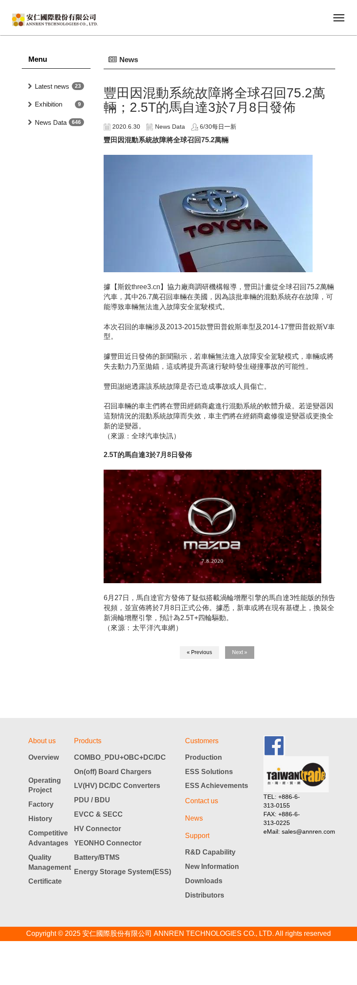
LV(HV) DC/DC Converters (117, 785)
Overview (43, 757)
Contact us (201, 801)
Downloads (203, 881)
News (194, 818)
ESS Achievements (216, 785)
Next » (239, 652)
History (40, 818)
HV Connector (97, 828)
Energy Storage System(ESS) (122, 871)
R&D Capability (210, 852)
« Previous (199, 652)
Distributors (204, 895)
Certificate (45, 881)
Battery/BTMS (97, 857)
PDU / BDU (92, 800)
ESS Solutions (209, 771)
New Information (212, 866)
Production (203, 757)
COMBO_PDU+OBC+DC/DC (120, 757)
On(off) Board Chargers (113, 771)
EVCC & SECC (98, 814)
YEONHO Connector (107, 843)
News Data (51, 122)
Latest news (52, 86)
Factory (41, 804)
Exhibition (48, 104)
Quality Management (47, 862)
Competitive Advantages (47, 838)
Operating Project (44, 785)
